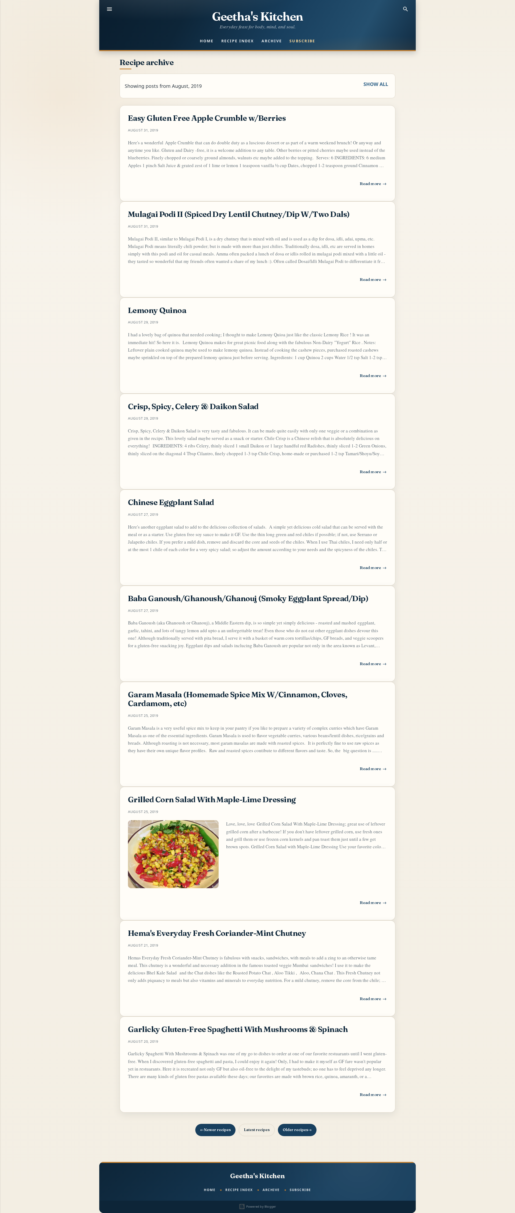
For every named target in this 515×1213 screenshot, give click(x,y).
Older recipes (295, 1129)
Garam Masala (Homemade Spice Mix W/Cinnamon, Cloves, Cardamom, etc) (237, 699)
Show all (375, 84)
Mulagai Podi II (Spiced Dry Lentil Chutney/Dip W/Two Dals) (239, 214)
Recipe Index (237, 40)
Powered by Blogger (260, 1206)
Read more (373, 185)
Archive (272, 40)
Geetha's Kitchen (257, 16)
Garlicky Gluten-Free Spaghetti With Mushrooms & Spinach (238, 1029)
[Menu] (109, 9)
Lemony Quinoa (157, 310)
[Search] (405, 9)
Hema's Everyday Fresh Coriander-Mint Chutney (217, 933)
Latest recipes (257, 1129)
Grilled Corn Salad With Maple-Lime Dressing (212, 799)
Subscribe (302, 40)
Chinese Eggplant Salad (171, 502)
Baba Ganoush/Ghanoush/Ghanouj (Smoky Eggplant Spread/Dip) (248, 598)
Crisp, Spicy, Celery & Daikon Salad (193, 406)
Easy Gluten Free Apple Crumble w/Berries (207, 118)
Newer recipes (217, 1129)
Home (207, 40)
